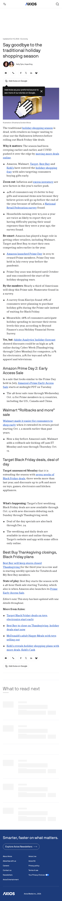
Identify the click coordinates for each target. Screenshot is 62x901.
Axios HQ (32, 861)
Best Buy (44, 164)
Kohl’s (10, 168)
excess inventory (43, 182)
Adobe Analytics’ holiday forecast (34, 340)
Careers (6, 866)
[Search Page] (57, 4)
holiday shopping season (37, 128)
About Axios (7, 856)
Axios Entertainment (11, 879)
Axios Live (32, 856)
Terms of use (33, 870)
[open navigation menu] (4, 4)
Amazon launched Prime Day (24, 254)
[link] (5, 73)
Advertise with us (9, 861)
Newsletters (7, 875)
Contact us (7, 870)
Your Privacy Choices (37, 875)
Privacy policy (34, 866)
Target (34, 164)
